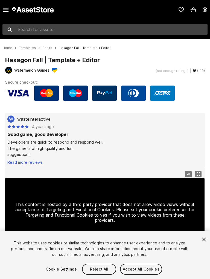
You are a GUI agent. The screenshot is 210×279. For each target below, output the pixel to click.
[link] (181, 10)
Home (7, 48)
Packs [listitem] (47, 48)
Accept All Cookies (141, 269)
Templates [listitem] (27, 48)
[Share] (188, 174)
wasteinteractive (34, 119)
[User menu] (205, 10)
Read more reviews (25, 162)
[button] (193, 10)
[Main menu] (5, 9)
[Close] (204, 239)
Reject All (99, 269)
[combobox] (105, 29)
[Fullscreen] (198, 174)
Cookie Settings (61, 269)
